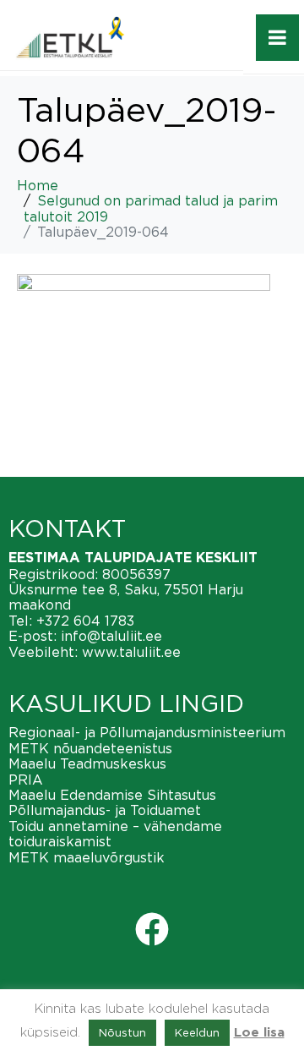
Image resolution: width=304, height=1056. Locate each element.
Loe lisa (259, 1032)
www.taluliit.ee (131, 651)
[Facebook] (152, 929)
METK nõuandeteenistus (90, 748)
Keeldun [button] (197, 1032)
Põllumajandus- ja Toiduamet (104, 810)
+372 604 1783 (85, 620)
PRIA (25, 779)
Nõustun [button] (122, 1032)
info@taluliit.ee (111, 635)
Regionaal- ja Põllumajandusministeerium (146, 732)
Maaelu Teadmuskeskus (87, 763)
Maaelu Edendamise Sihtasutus (112, 794)
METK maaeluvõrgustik (86, 857)
